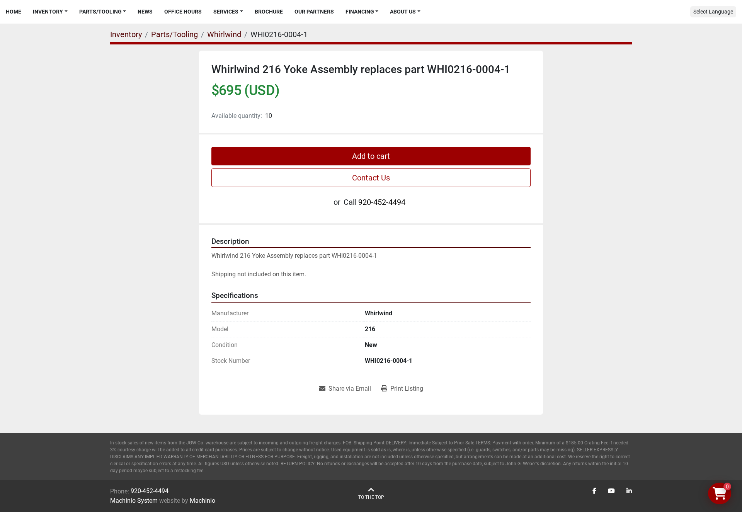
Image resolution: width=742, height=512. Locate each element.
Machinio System (134, 500)
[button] (50, 12)
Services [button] (225, 12)
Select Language (713, 12)
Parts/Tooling (100, 12)
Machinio (202, 500)
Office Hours (183, 12)
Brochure (269, 12)
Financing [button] (359, 12)
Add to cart (371, 156)
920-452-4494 (381, 202)
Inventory (48, 12)
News (145, 12)
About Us (403, 12)
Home (13, 12)
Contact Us (371, 177)
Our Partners (314, 12)
